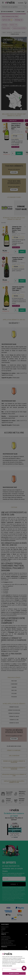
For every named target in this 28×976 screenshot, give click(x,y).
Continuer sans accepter (7, 965)
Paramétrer (14, 969)
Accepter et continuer (14, 973)
